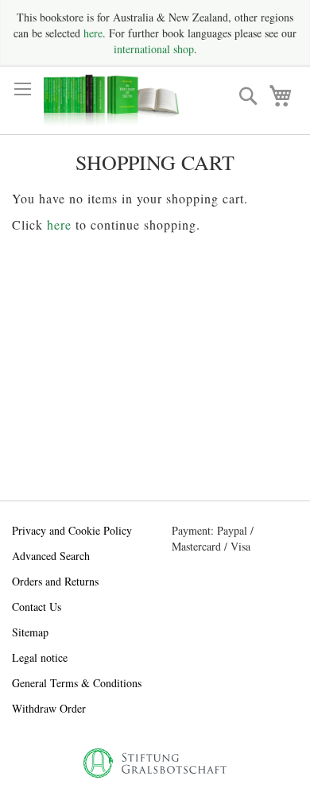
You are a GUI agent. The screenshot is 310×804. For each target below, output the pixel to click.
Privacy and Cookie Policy (72, 530)
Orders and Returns (55, 581)
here (93, 33)
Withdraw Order (49, 708)
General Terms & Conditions (76, 682)
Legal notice (40, 657)
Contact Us (36, 606)
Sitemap (30, 632)
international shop (154, 48)
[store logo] (111, 100)
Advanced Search (51, 555)
